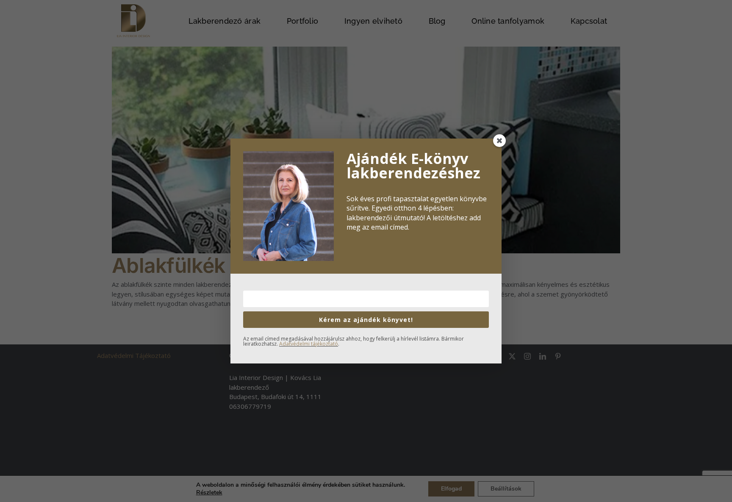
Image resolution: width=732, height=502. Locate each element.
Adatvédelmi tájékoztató (308, 343)
